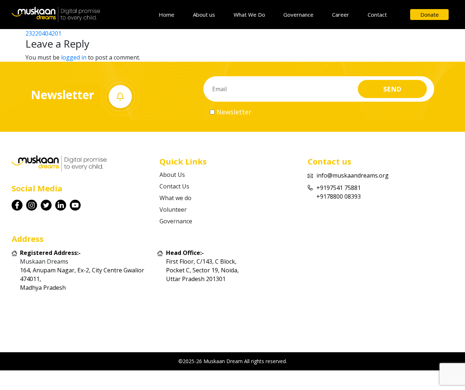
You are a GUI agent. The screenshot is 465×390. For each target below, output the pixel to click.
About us (204, 14)
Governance (298, 14)
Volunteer (173, 210)
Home (166, 14)
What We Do (249, 14)
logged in (73, 57)
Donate (429, 14)
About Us (172, 175)
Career (340, 14)
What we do (175, 198)
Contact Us (174, 186)
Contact (377, 14)
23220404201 (43, 33)
